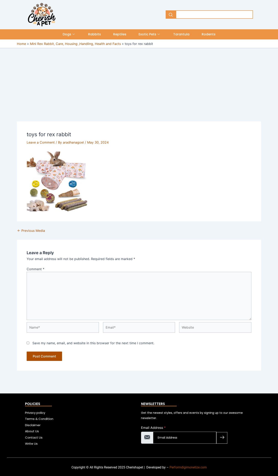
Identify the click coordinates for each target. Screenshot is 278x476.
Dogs (67, 34)
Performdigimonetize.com (188, 467)
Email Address (153, 428)
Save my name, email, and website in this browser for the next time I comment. (93, 343)
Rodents (209, 34)
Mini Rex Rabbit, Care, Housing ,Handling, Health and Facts (75, 44)
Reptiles (119, 34)
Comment (35, 269)
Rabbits (94, 34)
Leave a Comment (41, 142)
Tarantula (181, 34)
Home (21, 44)
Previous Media (31, 230)
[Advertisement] (139, 91)
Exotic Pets (147, 34)
